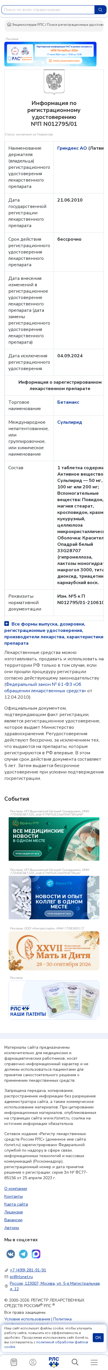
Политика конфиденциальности (38, 1321)
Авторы (11, 1228)
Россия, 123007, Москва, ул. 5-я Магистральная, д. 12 (55, 1286)
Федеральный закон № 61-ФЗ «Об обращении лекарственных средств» (45, 687)
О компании (15, 1188)
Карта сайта (16, 1204)
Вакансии (13, 1220)
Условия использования (27, 1319)
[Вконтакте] (10, 1254)
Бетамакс (68, 402)
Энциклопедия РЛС (27, 24)
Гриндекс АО (72, 148)
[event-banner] (54, 950)
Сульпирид (69, 422)
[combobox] (48, 9)
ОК (98, 1337)
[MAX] (36, 1254)
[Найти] (100, 9)
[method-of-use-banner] (50, 53)
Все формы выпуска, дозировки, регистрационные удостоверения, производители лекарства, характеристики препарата (53, 633)
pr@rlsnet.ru (21, 1277)
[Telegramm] (23, 1254)
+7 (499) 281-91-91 (28, 1270)
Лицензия (13, 1212)
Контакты (13, 1196)
